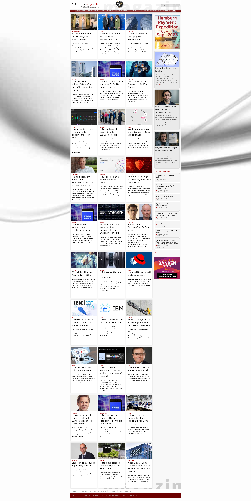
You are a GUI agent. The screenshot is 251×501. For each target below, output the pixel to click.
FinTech (102, 10)
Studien (95, 10)
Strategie (117, 10)
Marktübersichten (155, 10)
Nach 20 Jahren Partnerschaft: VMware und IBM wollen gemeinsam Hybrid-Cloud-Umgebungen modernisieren (110, 228)
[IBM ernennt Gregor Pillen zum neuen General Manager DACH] (139, 355)
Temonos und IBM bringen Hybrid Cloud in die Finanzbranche (139, 273)
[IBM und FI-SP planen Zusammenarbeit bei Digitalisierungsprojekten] (84, 212)
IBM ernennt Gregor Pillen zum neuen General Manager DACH (138, 368)
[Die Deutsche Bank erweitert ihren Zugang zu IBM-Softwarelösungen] (139, 22)
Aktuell (78, 10)
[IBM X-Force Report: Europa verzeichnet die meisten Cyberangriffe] (111, 165)
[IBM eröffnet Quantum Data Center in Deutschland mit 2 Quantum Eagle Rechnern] (111, 117)
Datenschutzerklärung (98, 491)
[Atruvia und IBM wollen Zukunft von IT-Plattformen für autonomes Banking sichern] (111, 22)
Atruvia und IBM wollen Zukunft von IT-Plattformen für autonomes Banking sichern (111, 36)
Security (139, 10)
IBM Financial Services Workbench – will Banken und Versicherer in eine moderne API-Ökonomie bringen (111, 371)
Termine (89, 10)
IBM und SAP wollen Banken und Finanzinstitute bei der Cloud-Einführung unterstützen (83, 322)
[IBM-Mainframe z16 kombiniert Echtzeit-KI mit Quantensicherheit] (111, 260)
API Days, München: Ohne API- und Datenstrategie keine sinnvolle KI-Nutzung (82, 36)
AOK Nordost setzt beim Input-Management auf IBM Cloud (82, 273)
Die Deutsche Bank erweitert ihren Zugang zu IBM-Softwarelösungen (138, 36)
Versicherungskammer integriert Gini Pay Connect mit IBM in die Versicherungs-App (139, 131)
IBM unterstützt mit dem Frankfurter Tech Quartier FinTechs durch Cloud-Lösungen (138, 417)
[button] (174, 11)
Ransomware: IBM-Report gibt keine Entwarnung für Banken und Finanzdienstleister (139, 179)
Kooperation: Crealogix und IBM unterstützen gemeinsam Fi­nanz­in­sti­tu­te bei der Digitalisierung (139, 322)
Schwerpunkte (166, 10)
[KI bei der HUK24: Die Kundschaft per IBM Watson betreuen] (139, 212)
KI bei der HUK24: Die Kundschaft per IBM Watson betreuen (139, 226)
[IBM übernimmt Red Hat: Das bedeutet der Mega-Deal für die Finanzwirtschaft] (111, 451)
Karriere (146, 10)
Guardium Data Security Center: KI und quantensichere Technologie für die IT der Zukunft (83, 133)
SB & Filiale (132, 10)
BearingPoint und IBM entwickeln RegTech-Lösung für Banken (83, 463)
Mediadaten (169, 3)
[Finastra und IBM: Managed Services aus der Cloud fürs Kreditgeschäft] (139, 69)
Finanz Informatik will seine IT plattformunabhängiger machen (83, 368)
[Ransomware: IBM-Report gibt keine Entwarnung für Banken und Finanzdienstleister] (139, 165)
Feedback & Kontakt (125, 491)
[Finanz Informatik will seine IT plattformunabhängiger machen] (84, 355)
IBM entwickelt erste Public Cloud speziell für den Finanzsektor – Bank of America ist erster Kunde (111, 419)
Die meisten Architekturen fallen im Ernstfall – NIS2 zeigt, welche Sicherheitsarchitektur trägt (165, 109)
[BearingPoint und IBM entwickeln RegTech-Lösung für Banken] (84, 451)
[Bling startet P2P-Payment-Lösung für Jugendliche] (167, 59)
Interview (124, 10)
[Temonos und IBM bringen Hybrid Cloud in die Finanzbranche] (139, 260)
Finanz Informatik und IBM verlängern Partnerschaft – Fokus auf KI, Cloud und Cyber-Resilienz (82, 85)
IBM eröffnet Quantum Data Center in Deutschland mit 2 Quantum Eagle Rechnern (110, 131)
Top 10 (83, 10)
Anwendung (109, 10)
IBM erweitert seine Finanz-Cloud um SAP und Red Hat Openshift (111, 320)
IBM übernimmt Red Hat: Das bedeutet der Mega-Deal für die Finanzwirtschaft (110, 465)
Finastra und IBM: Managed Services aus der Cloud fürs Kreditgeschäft (137, 83)
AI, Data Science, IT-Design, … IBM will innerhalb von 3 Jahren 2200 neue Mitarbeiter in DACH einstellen (139, 466)
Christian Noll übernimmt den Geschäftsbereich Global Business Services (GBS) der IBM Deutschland (82, 419)
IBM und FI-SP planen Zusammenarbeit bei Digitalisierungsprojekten (81, 226)
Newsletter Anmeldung (79, 491)
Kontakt (162, 3)
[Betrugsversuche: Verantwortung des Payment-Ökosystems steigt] (167, 139)
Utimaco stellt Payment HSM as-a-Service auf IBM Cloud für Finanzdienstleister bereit (111, 83)
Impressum (177, 3)
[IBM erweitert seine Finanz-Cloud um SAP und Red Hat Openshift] (111, 308)
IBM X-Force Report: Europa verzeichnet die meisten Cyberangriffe (109, 179)
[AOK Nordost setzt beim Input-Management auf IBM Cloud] (84, 260)
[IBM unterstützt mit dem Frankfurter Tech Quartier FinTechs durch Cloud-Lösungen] (139, 403)
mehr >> (161, 84)
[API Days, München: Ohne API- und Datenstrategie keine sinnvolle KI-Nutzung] (84, 22)
